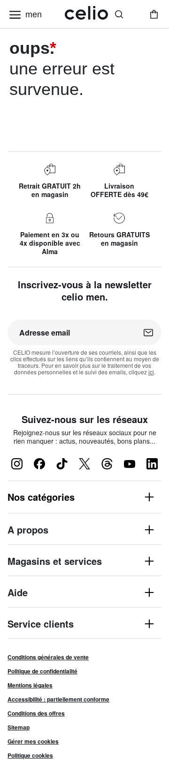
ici (151, 372)
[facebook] (39, 463)
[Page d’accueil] (86, 14)
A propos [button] (28, 530)
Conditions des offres (36, 713)
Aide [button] (18, 593)
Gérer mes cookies (33, 741)
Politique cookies (30, 755)
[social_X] (84, 463)
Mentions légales (30, 685)
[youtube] (129, 463)
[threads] (107, 463)
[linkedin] (152, 463)
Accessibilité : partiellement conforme (58, 699)
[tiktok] (62, 463)
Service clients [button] (41, 624)
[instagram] (17, 463)
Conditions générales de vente (48, 657)
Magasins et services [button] (55, 562)
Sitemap (19, 727)
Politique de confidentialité (42, 671)
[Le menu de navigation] (15, 14)
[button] (84, 497)
